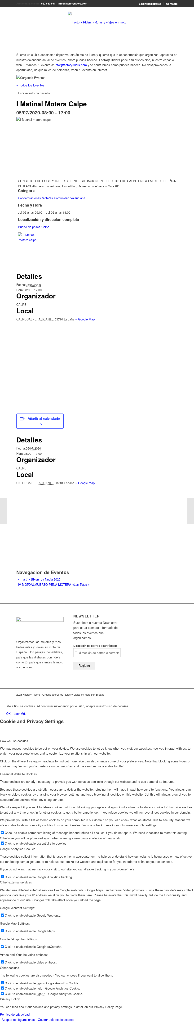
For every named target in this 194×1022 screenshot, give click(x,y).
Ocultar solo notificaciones (56, 1019)
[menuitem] (150, 3)
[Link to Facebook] (167, 694)
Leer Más (20, 713)
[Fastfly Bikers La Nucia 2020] (3, 511)
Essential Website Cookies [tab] (18, 774)
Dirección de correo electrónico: (95, 646)
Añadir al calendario (44, 418)
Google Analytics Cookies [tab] (17, 848)
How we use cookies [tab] (14, 740)
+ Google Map (85, 319)
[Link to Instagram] (174, 694)
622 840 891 (48, 3)
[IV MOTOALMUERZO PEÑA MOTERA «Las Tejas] (190, 511)
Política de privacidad (15, 1014)
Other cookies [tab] (9, 967)
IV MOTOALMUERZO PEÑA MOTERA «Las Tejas (54, 584)
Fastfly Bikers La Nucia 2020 (39, 579)
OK (8, 713)
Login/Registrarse (150, 3)
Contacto (172, 3)
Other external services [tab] (16, 882)
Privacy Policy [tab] (10, 999)
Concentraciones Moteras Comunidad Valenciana (51, 198)
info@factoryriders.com (72, 3)
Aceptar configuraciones (18, 1019)
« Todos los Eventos (30, 85)
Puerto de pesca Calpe (33, 227)
